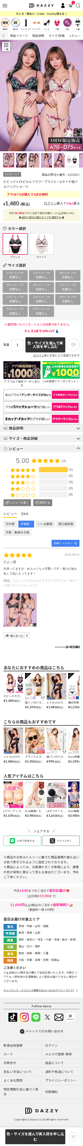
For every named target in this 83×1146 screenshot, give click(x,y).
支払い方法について (18, 1072)
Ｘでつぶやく (64, 840)
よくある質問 (13, 1080)
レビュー (75, 35)
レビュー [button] (16, 448)
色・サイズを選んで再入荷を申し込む (35, 1137)
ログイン (50, 203)
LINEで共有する (26, 840)
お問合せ (10, 1063)
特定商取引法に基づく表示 (21, 1091)
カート (8, 1054)
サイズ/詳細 (57, 35)
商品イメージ (19, 35)
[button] (77, 93)
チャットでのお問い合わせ (45, 1031)
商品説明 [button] (16, 428)
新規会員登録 (13, 1045)
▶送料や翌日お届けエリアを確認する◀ (41, 217)
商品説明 (38, 35)
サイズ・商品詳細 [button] (23, 438)
